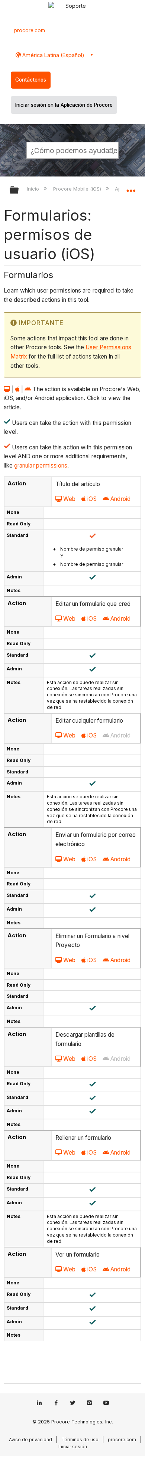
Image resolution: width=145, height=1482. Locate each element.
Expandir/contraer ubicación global (130, 187)
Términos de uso (80, 1439)
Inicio (34, 189)
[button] (111, 150)
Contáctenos (30, 80)
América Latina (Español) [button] (52, 55)
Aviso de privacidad (30, 1439)
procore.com (29, 30)
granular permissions (40, 465)
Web (69, 498)
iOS (91, 498)
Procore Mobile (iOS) (77, 189)
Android (120, 498)
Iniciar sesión (72, 1446)
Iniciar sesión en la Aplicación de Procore (64, 105)
